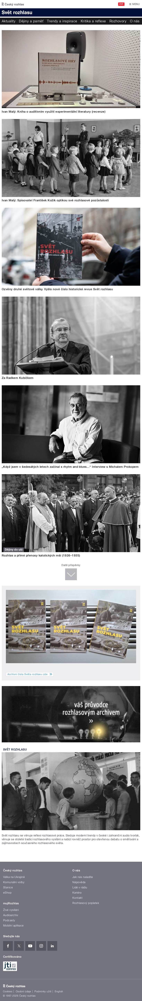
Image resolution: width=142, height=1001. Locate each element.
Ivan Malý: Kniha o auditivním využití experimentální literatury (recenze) (53, 111)
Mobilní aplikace (13, 925)
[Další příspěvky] (71, 574)
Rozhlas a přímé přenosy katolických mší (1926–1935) (41, 555)
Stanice (8, 887)
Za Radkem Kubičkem (18, 378)
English (59, 991)
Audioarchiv (10, 915)
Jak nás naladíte (82, 877)
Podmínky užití (42, 991)
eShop (7, 892)
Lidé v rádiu (79, 887)
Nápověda (79, 882)
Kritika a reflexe (93, 21)
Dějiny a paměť (31, 21)
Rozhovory (117, 21)
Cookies (7, 991)
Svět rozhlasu (15, 749)
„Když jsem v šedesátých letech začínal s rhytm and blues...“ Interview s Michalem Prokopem (70, 466)
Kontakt (77, 897)
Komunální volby (13, 882)
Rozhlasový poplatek (85, 903)
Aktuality (8, 21)
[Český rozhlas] (13, 4)
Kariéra (76, 892)
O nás (134, 21)
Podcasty (9, 920)
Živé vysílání (11, 910)
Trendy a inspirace (62, 21)
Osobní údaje (23, 991)
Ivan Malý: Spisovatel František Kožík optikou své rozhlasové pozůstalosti (55, 200)
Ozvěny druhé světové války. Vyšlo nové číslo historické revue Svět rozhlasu (57, 289)
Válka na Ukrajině (14, 877)
